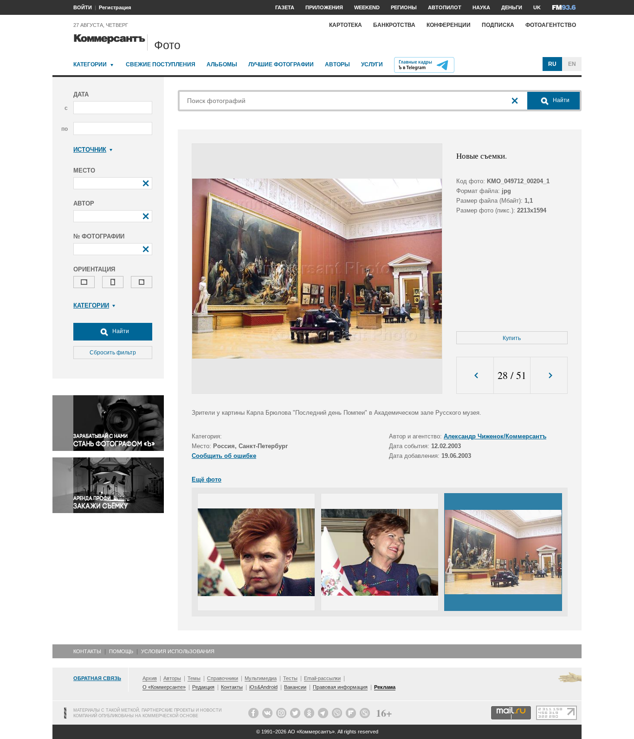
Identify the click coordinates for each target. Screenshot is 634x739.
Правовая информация (340, 687)
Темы (194, 678)
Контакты (87, 651)
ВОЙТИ (82, 7)
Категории (90, 64)
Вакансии (295, 687)
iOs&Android (263, 687)
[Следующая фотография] (548, 375)
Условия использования (177, 651)
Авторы (337, 64)
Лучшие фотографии (281, 64)
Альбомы (222, 64)
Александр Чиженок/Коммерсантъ (495, 436)
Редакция (203, 687)
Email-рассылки (322, 678)
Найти (120, 331)
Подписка (498, 25)
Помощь (121, 651)
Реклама (384, 687)
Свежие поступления (160, 64)
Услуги (372, 64)
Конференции (449, 25)
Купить (512, 338)
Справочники (222, 678)
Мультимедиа (261, 678)
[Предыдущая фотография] (475, 375)
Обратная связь (97, 678)
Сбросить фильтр (113, 352)
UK (537, 7)
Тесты (290, 678)
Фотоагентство (550, 25)
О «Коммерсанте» (164, 687)
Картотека (345, 25)
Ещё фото (206, 479)
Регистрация (115, 7)
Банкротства (394, 25)
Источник (89, 149)
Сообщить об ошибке (224, 455)
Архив (149, 678)
